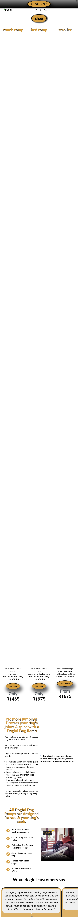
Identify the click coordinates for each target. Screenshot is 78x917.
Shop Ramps (13, 686)
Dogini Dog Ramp (29, 793)
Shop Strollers (65, 684)
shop (39, 18)
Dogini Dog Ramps (13, 753)
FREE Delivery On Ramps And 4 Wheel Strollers (39, 4)
